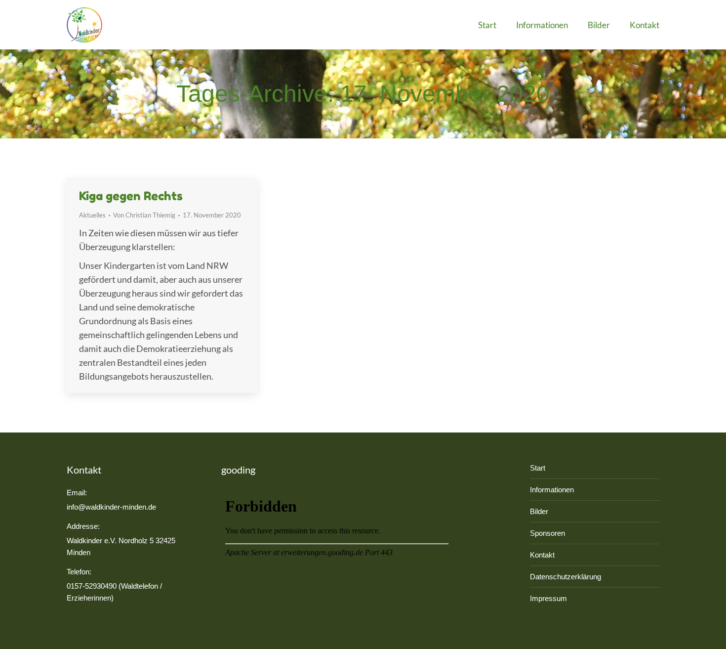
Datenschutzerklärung (565, 576)
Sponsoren (547, 533)
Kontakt (542, 555)
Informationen (552, 489)
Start (537, 468)
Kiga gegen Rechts (131, 196)
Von (144, 215)
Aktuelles (92, 215)
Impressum (548, 598)
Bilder (539, 511)
